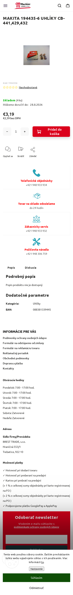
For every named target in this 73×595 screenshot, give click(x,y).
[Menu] (5, 5)
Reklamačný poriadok (15, 353)
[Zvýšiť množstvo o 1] (25, 131)
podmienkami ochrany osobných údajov (36, 527)
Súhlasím (36, 577)
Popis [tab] (11, 267)
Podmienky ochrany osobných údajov (25, 338)
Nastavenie (37, 568)
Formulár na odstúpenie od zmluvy (23, 343)
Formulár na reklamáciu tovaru (21, 348)
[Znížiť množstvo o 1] (7, 131)
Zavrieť (63, 162)
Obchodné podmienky (16, 358)
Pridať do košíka (55, 131)
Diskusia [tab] (30, 267)
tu (42, 562)
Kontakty (8, 368)
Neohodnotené (28, 87)
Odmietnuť (36, 588)
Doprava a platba (13, 363)
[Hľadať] (60, 5)
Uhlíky (36, 303)
